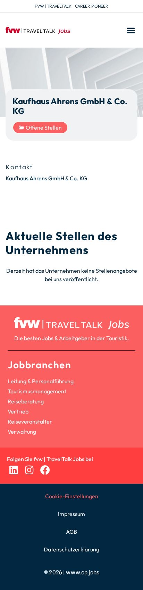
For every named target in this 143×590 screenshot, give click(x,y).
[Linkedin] (13, 470)
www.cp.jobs (82, 572)
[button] (130, 30)
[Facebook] (45, 470)
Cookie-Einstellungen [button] (71, 496)
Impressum (71, 513)
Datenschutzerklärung (71, 549)
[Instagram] (29, 470)
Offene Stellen (44, 127)
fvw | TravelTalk (53, 6)
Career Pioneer (91, 6)
